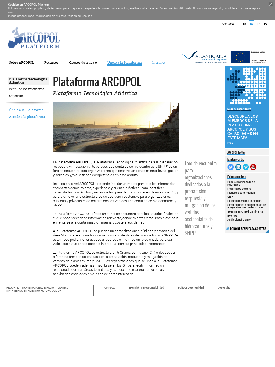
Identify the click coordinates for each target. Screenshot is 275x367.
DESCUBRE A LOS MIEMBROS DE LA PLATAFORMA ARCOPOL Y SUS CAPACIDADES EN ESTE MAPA (242, 126)
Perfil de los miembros (26, 89)
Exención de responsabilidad (146, 287)
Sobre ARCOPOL (21, 62)
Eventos (232, 215)
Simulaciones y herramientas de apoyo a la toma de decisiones (246, 206)
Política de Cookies (79, 16)
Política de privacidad (191, 287)
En (244, 23)
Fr (258, 23)
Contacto (228, 23)
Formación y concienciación (244, 200)
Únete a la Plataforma (124, 62)
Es (251, 23)
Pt (265, 23)
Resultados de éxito (239, 188)
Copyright (224, 287)
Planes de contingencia (241, 192)
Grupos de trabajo (83, 62)
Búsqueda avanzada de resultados (241, 183)
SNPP (230, 196)
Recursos (51, 62)
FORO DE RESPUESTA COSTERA (248, 228)
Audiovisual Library (239, 219)
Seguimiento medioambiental (245, 211)
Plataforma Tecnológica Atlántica (28, 80)
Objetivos (16, 96)
